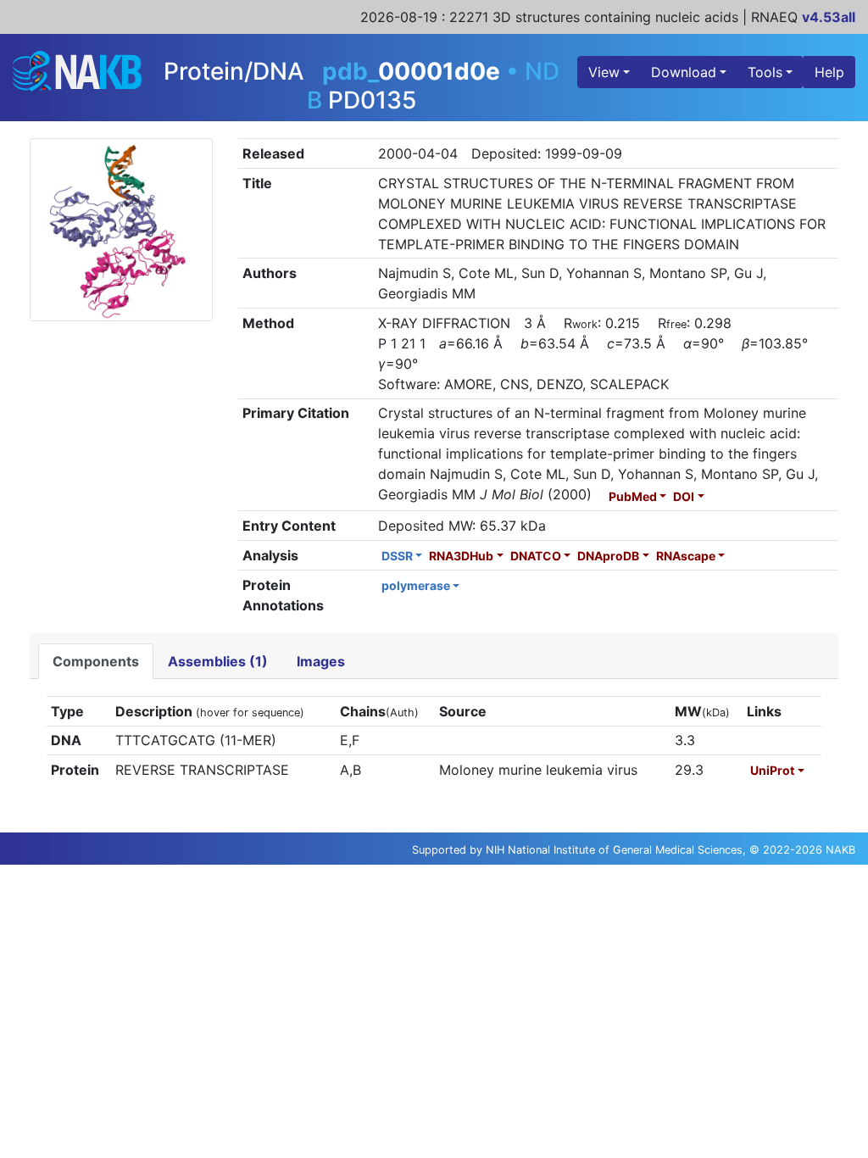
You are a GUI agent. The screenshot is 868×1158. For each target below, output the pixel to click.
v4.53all (828, 16)
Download (683, 72)
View (604, 72)
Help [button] (829, 72)
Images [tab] (321, 661)
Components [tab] (96, 661)
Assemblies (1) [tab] (218, 661)
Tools (765, 72)
